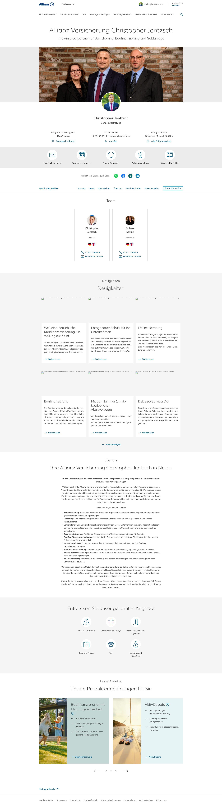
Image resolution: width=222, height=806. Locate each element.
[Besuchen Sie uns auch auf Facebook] (123, 176)
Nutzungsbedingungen (110, 800)
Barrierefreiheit (90, 800)
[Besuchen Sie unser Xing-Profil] (130, 176)
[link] (111, 157)
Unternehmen (130, 800)
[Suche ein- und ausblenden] (181, 14)
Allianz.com (161, 800)
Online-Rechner (146, 800)
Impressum (62, 800)
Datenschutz (75, 800)
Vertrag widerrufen (47, 789)
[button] (111, 102)
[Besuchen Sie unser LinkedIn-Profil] (138, 176)
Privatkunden (66, 4)
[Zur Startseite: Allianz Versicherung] (46, 4)
